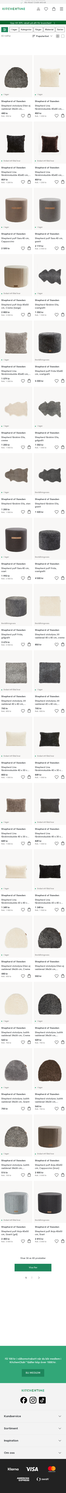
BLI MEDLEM (33, 1373)
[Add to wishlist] (23, 116)
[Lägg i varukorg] (29, 115)
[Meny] (61, 9)
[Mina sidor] (38, 9)
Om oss (9, 1453)
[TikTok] (42, 1400)
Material (49, 30)
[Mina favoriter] (46, 9)
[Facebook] (23, 1400)
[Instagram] (33, 1400)
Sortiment (11, 1428)
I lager (14, 30)
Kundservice (12, 1416)
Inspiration (11, 1440)
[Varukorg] (54, 9)
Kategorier (26, 30)
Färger (38, 30)
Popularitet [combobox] (42, 36)
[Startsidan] (14, 9)
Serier (60, 30)
